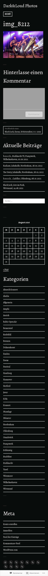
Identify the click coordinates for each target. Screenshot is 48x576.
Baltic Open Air (10, 321)
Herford (6, 386)
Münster (7, 418)
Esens (5, 360)
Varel (5, 469)
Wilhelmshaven (10, 482)
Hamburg (7, 373)
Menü (8, 14)
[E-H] (16, 562)
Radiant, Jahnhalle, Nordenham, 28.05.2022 (22, 165)
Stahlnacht (8, 463)
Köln (5, 398)
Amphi (6, 308)
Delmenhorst (9, 347)
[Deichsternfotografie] (17, 566)
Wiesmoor (8, 475)
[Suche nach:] (24, 200)
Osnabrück (8, 437)
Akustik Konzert (10, 289)
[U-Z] (33, 562)
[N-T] (27, 562)
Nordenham (8, 424)
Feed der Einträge (11, 537)
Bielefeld (7, 334)
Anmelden (7, 530)
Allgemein (7, 302)
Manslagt (7, 411)
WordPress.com (10, 549)
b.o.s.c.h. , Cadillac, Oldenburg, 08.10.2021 (22, 178)
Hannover (7, 379)
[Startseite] (5, 562)
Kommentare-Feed (11, 543)
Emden (6, 353)
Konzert (6, 405)
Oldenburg (8, 430)
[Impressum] (22, 566)
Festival (6, 366)
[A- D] (11, 562)
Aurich (6, 315)
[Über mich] (38, 562)
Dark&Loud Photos (20, 6)
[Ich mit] (6, 566)
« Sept (6, 269)
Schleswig (7, 450)
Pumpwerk (8, 443)
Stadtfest (7, 456)
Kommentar (34, 114)
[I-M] (22, 562)
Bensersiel (8, 328)
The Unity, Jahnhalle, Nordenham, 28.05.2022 (23, 172)
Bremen (6, 341)
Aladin (6, 296)
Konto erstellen (10, 524)
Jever (5, 392)
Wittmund (8, 488)
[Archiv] (11, 566)
